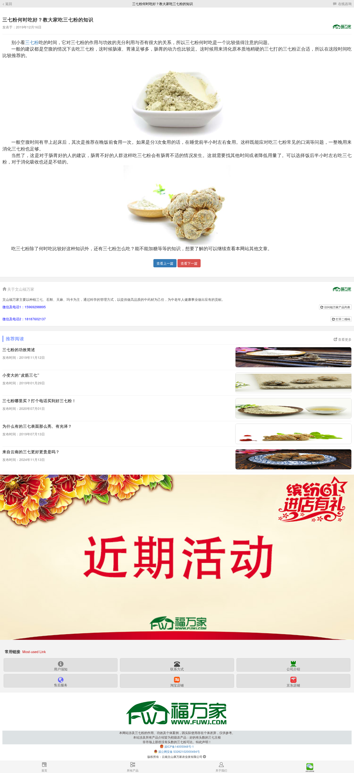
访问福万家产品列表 (336, 307)
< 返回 (7, 3)
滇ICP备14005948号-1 (179, 746)
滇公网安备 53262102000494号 (179, 751)
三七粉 (32, 42)
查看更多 (344, 339)
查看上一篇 (165, 263)
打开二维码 (342, 319)
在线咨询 (344, 3)
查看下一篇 (189, 263)
